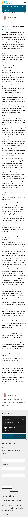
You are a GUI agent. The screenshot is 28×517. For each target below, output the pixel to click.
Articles (4, 22)
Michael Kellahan (12, 17)
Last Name (5, 464)
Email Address (6, 472)
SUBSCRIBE (7, 487)
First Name (5, 457)
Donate (5, 514)
